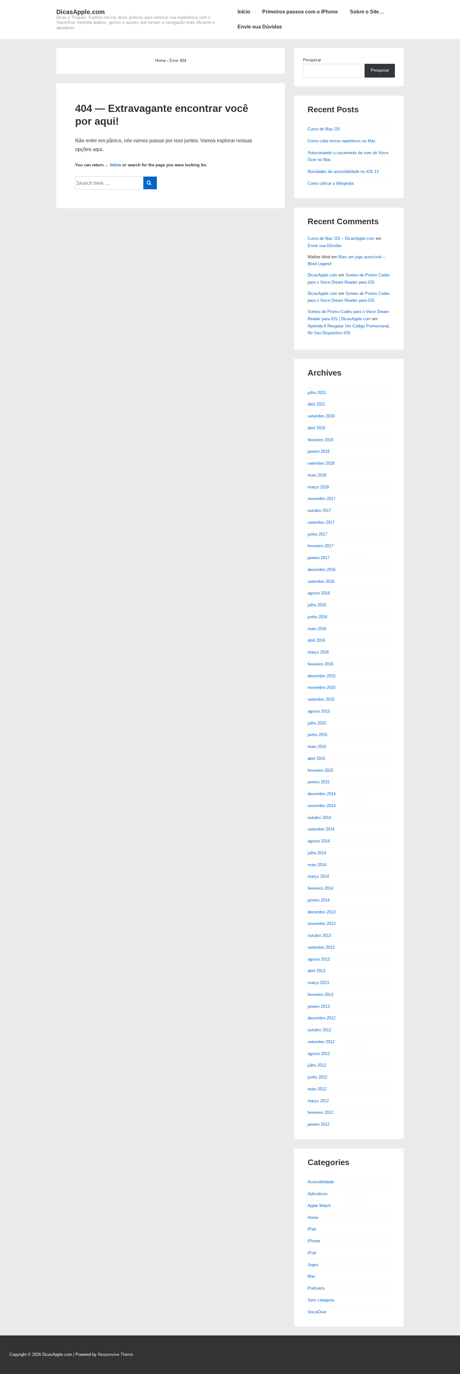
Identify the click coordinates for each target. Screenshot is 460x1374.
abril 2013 (316, 970)
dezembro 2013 (321, 912)
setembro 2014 (321, 829)
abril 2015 (316, 758)
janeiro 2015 (319, 782)
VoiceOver (317, 1312)
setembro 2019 (321, 416)
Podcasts (316, 1288)
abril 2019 (316, 428)
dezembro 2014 (321, 793)
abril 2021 (316, 404)
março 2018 (318, 487)
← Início (113, 165)
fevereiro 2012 (320, 1112)
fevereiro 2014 (320, 888)
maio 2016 (317, 628)
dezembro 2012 (321, 1018)
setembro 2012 (321, 1041)
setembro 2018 (321, 463)
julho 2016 (317, 605)
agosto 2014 (319, 841)
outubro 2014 (319, 817)
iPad (312, 1229)
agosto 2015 (319, 711)
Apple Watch (319, 1205)
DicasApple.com (80, 11)
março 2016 (318, 652)
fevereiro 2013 (320, 994)
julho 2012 (317, 1065)
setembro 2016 (321, 581)
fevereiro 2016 (320, 664)
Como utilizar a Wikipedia (331, 183)
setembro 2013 (321, 947)
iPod (312, 1252)
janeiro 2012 (319, 1124)
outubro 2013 (319, 935)
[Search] (150, 183)
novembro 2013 (321, 923)
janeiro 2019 (319, 451)
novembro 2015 (321, 687)
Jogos (313, 1264)
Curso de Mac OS (324, 129)
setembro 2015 (321, 699)
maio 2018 (317, 475)
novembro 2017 (321, 498)
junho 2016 (317, 616)
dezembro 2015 (321, 676)
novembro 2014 (321, 805)
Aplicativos (318, 1193)
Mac (311, 1276)
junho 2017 (317, 534)
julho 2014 (317, 853)
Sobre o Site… (367, 11)
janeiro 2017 (319, 557)
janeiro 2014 (319, 900)
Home (313, 1217)
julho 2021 (317, 392)
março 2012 (318, 1101)
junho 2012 (317, 1077)
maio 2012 (317, 1089)
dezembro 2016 (321, 569)
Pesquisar (312, 60)
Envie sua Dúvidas (260, 26)
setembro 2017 (321, 522)
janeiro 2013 (319, 1006)
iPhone (314, 1241)
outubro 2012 (319, 1030)
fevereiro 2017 (320, 545)
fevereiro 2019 (320, 439)
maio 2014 (317, 864)
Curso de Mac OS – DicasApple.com (341, 238)
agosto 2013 (319, 959)
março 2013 (318, 982)
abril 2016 (316, 640)
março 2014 (318, 876)
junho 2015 (317, 734)
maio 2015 (317, 746)
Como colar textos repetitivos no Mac (342, 141)
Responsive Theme (115, 1354)
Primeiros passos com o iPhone (300, 11)
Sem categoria (321, 1300)
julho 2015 (317, 723)
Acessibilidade (321, 1182)
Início (244, 11)
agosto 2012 (319, 1053)
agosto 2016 (319, 593)
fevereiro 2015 (320, 770)
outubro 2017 (319, 510)
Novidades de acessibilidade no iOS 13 (343, 171)
